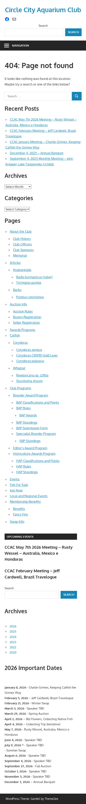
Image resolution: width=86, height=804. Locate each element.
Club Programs (20, 388)
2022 (13, 647)
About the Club (21, 232)
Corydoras (20, 343)
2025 (13, 631)
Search (43, 26)
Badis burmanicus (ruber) (34, 277)
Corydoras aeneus (29, 350)
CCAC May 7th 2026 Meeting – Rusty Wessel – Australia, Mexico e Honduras (39, 553)
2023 (13, 642)
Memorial (20, 255)
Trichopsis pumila (28, 283)
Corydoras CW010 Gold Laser (37, 355)
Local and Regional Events (28, 496)
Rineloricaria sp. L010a (32, 375)
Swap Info (17, 522)
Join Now (16, 490)
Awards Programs (22, 330)
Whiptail (19, 368)
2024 (13, 637)
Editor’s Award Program (30, 448)
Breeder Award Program (30, 395)
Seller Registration (26, 323)
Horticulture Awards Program (34, 454)
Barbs (17, 290)
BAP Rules (23, 408)
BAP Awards (28, 415)
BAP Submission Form (32, 428)
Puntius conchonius (30, 297)
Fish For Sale (19, 485)
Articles (15, 263)
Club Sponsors (23, 250)
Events (14, 479)
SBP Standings (29, 441)
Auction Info (18, 304)
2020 (13, 652)
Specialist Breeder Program (36, 434)
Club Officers (22, 244)
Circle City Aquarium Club (43, 10)
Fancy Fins (20, 514)
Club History (22, 239)
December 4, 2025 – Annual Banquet (36, 153)
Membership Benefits (25, 502)
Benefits (19, 509)
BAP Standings (26, 422)
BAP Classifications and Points (37, 402)
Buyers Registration (27, 317)
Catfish (15, 335)
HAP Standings (27, 472)
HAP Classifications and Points (37, 461)
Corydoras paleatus (30, 361)
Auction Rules (23, 311)
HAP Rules (23, 466)
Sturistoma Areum (29, 381)
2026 (13, 626)
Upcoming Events (20, 536)
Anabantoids (22, 270)
